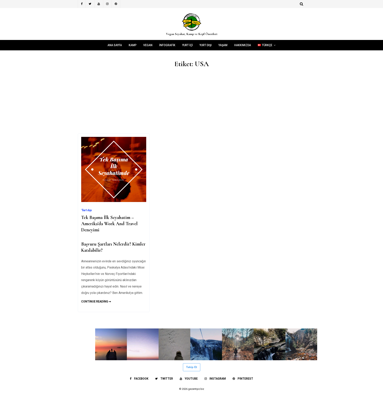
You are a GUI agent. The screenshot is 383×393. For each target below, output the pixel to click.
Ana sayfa (115, 45)
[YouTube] (99, 4)
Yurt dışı (205, 45)
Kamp (132, 45)
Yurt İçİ (187, 45)
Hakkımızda (242, 45)
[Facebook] (82, 4)
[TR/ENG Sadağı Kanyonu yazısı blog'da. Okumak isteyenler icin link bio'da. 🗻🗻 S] (238, 344)
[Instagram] (107, 4)
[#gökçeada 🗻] (16, 344)
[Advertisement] (191, 103)
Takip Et (191, 367)
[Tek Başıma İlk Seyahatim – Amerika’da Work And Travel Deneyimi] (113, 201)
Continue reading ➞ (96, 301)
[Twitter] (90, 4)
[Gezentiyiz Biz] (191, 31)
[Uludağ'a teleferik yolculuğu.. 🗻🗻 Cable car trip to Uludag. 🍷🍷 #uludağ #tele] (206, 344)
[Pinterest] (116, 4)
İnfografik (167, 45)
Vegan (147, 45)
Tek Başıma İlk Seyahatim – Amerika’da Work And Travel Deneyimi (109, 224)
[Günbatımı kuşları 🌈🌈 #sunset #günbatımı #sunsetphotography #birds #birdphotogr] (143, 344)
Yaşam (222, 45)
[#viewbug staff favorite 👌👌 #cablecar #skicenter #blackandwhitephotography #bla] (47, 344)
